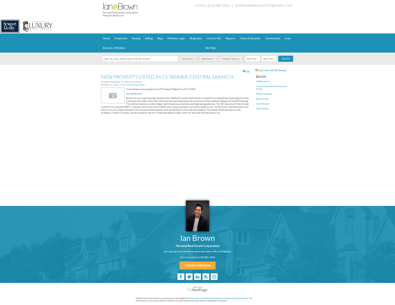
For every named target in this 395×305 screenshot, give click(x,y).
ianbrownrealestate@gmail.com (263, 5)
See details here (134, 93)
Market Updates (264, 93)
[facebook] (180, 276)
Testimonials (272, 38)
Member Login (176, 38)
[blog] (205, 276)
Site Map (210, 47)
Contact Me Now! (197, 265)
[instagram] (214, 276)
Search (286, 58)
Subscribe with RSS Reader (272, 70)
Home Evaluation (250, 38)
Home (106, 38)
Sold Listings (262, 108)
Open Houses (263, 103)
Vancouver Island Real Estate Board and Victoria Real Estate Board (219, 298)
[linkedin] (197, 276)
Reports (230, 38)
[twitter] (189, 276)
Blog (160, 38)
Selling (149, 38)
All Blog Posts (263, 81)
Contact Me (214, 38)
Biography (196, 38)
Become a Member (114, 47)
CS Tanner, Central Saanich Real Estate (127, 85)
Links (288, 38)
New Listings (262, 98)
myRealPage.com (197, 290)
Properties (120, 38)
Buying (136, 38)
